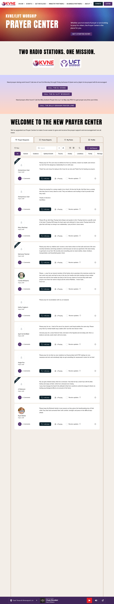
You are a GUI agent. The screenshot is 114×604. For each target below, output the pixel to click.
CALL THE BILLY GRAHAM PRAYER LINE (57, 105)
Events (29, 4)
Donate (98, 4)
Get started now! (81, 34)
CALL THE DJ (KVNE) (57, 88)
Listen (108, 4)
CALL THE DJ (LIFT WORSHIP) (57, 94)
